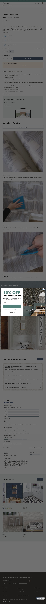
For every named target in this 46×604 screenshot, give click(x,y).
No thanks (12, 312)
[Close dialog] (43, 289)
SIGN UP (12, 306)
